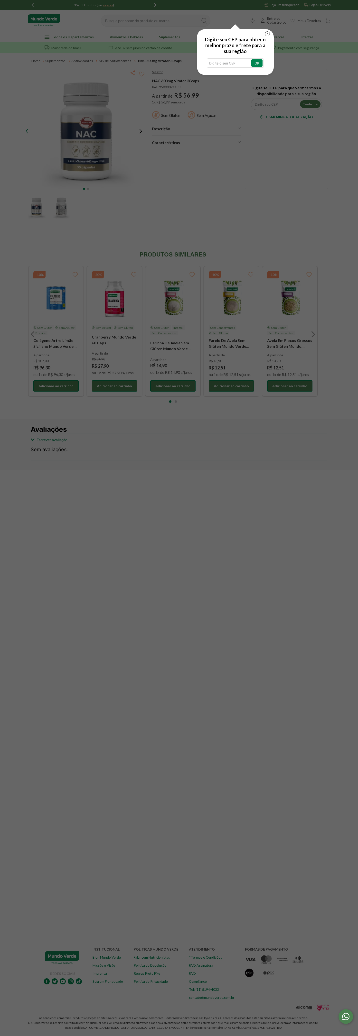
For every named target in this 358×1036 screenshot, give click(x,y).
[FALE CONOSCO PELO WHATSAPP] (346, 1016)
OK (256, 63)
